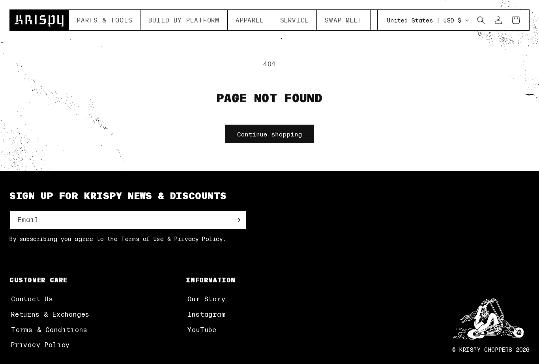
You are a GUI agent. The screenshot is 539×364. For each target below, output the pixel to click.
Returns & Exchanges (50, 314)
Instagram (206, 314)
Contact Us (32, 299)
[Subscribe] (237, 220)
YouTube (202, 329)
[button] (104, 20)
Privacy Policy (40, 344)
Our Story (206, 299)
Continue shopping (269, 134)
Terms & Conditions (49, 329)
